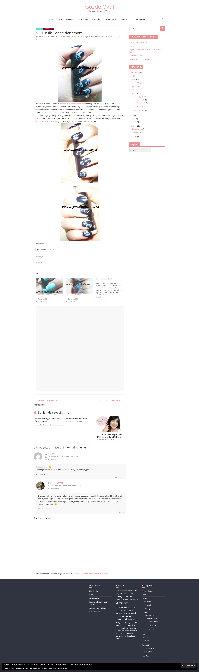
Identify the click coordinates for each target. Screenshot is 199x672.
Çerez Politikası (62, 668)
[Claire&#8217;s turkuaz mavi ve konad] (49, 286)
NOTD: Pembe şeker (46, 400)
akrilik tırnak (119, 590)
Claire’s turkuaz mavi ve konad (47, 295)
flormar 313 (119, 611)
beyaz (119, 593)
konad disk (116, 37)
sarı (135, 630)
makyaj (118, 622)
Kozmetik (135, 86)
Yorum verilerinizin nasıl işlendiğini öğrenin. (91, 573)
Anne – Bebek (134, 72)
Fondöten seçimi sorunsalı (139, 59)
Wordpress (136, 132)
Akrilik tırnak (140, 103)
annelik (129, 590)
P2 (126, 626)
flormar (121, 607)
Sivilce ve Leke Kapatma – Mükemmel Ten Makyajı (110, 435)
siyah (127, 633)
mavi (124, 622)
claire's (97, 37)
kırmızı (131, 619)
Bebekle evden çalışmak (98, 608)
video (131, 633)
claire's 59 (104, 37)
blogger (125, 593)
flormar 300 (131, 608)
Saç (133, 93)
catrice (131, 597)
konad (110, 37)
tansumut (52, 454)
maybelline (130, 623)
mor (136, 623)
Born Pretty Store (78, 103)
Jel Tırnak (139, 106)
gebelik (133, 613)
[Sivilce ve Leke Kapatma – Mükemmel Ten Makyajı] (111, 417)
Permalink (52, 459)
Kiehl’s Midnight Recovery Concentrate (47, 420)
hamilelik (121, 616)
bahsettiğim (64, 103)
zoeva (118, 638)
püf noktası (129, 628)
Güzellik (96, 19)
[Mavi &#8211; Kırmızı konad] (79, 286)
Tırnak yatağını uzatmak (138, 42)
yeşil (126, 636)
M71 (37, 40)
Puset (91, 595)
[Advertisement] (80, 332)
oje (123, 625)
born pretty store (88, 37)
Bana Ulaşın (83, 19)
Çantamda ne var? (136, 55)
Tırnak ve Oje (49, 29)
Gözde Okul (99, 6)
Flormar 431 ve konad (77, 418)
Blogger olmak (137, 129)
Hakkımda (70, 19)
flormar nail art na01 (124, 613)
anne (125, 590)
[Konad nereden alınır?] (111, 288)
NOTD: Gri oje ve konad (112, 400)
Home (51, 19)
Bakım (134, 590)
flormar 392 (128, 611)
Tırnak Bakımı (139, 110)
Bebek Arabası (94, 598)
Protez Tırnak (139, 100)
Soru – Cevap (139, 19)
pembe (131, 625)
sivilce (122, 633)
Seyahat (124, 19)
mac (136, 619)
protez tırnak (120, 628)
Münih (134, 122)
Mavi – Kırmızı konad (73, 295)
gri (117, 616)
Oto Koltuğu (93, 591)
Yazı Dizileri (110, 19)
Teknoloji (132, 126)
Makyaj (134, 90)
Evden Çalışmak (95, 612)
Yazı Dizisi (133, 137)
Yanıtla (121, 477)
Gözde (52, 37)
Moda (131, 115)
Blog (59, 19)
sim (119, 633)
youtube (131, 636)
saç (116, 633)
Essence (123, 603)
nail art (118, 625)
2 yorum (76, 37)
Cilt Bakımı (136, 83)
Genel (131, 76)
